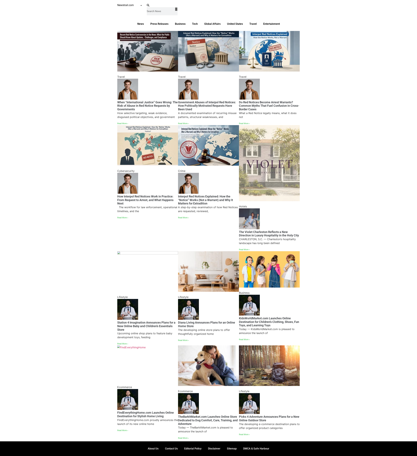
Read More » (122, 123)
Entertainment (271, 23)
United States (235, 23)
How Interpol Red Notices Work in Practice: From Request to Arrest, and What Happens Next (145, 200)
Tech (195, 23)
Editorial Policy (192, 448)
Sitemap (232, 448)
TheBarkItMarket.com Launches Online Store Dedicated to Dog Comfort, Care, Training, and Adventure (208, 420)
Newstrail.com (125, 5)
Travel (253, 23)
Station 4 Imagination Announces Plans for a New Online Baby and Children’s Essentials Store (146, 326)
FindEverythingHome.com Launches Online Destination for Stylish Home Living (145, 414)
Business (180, 23)
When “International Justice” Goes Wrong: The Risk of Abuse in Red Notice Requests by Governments (147, 106)
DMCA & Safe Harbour (256, 448)
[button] (162, 5)
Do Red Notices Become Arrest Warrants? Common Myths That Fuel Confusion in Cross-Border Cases (269, 106)
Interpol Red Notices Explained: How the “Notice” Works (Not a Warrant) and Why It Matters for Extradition (205, 200)
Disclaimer (214, 448)
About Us (153, 448)
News (140, 23)
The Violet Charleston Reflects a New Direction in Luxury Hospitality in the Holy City (269, 233)
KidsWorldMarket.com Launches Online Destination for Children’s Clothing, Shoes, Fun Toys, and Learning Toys (269, 322)
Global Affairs (212, 23)
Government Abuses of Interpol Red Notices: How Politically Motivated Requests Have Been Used (207, 106)
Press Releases (159, 23)
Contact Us (171, 448)
